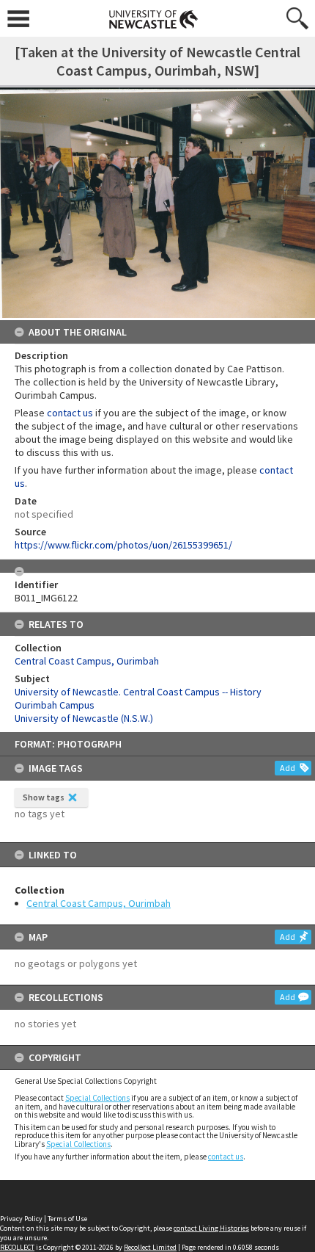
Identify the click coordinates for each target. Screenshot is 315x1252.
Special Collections (97, 1098)
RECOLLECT (17, 1247)
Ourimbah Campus (54, 705)
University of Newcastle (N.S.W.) (84, 718)
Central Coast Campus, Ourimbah (98, 903)
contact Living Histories (211, 1228)
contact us (225, 1156)
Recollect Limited (150, 1247)
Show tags (43, 797)
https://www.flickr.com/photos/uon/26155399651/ (123, 544)
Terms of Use (67, 1218)
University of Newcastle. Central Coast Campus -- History (138, 691)
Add (287, 767)
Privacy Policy (21, 1218)
